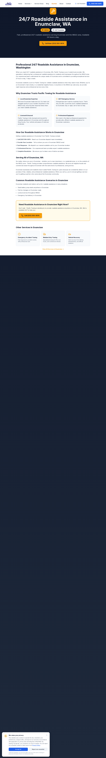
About (61, 3)
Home (20, 3)
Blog (47, 3)
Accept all (18, 749)
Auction (54, 3)
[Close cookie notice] (47, 735)
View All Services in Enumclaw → (53, 249)
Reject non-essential (38, 749)
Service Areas (39, 3)
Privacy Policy (36, 745)
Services (27, 3)
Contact (68, 3)
